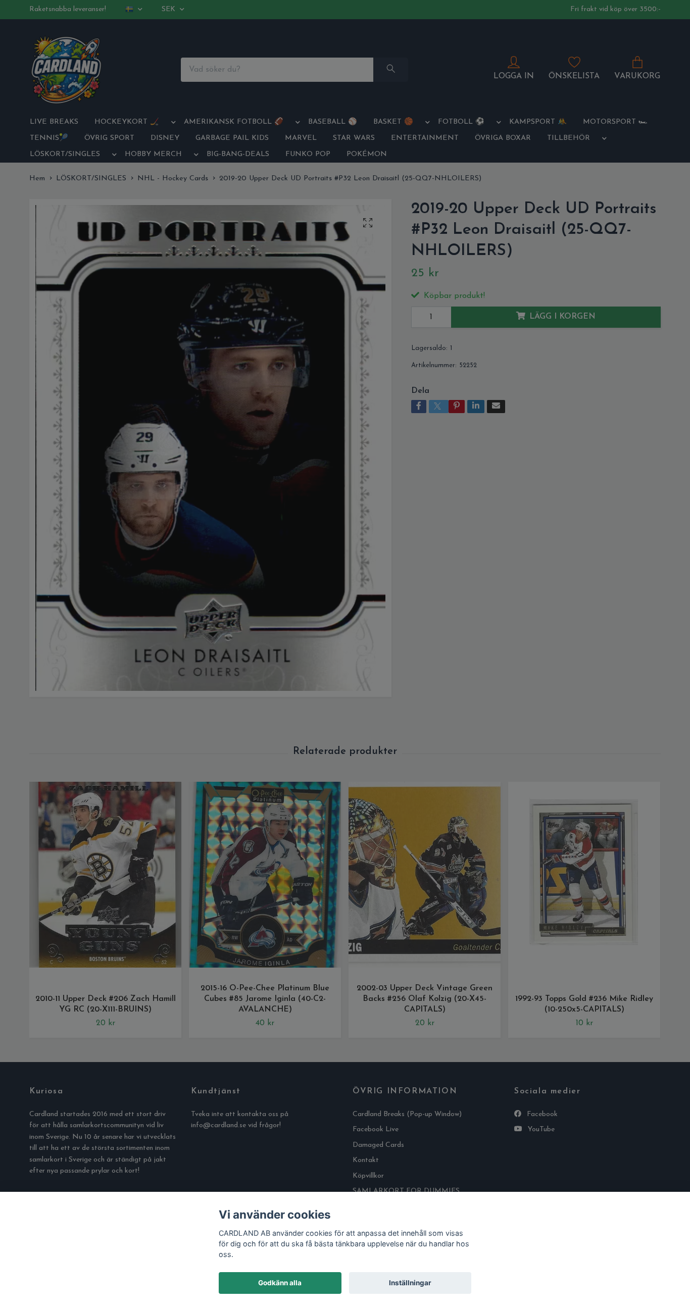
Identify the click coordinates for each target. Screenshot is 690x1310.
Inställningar (410, 1283)
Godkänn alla (280, 1283)
